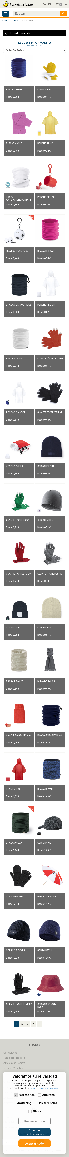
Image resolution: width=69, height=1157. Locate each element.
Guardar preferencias (35, 1132)
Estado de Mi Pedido (12, 1068)
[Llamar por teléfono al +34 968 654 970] (44, 4)
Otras (37, 1111)
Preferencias (48, 1103)
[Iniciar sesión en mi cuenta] (65, 4)
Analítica (48, 1095)
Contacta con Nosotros (14, 1063)
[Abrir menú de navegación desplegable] (5, 14)
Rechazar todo (34, 1121)
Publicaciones (9, 1052)
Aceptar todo (34, 1143)
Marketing (23, 1103)
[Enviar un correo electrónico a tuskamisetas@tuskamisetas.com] (51, 4)
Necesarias (27, 1095)
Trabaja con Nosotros (13, 1058)
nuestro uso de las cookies (44, 1088)
